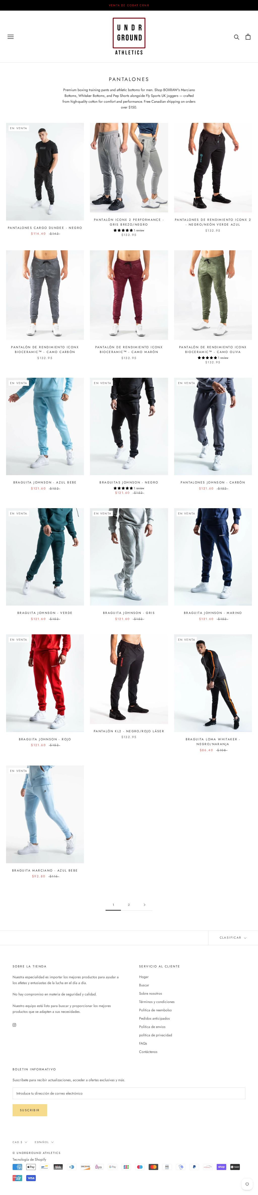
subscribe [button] (160, 97)
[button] (193, 38)
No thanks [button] (129, 130)
